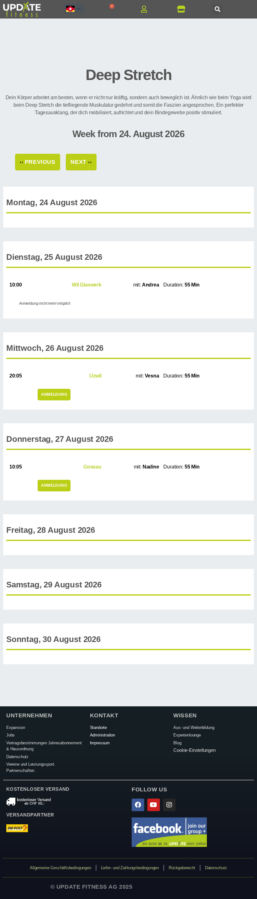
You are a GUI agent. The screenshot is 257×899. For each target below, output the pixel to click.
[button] (217, 9)
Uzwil (95, 375)
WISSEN (185, 715)
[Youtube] (153, 805)
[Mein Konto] (146, 9)
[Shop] (183, 9)
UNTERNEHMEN (29, 715)
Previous (37, 162)
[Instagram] (169, 805)
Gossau (92, 466)
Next (81, 162)
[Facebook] (138, 805)
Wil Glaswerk (87, 284)
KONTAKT (104, 715)
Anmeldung (54, 394)
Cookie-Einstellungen (194, 750)
